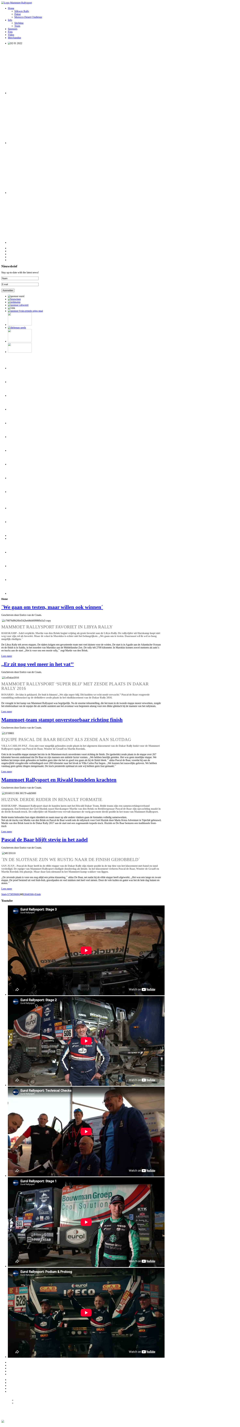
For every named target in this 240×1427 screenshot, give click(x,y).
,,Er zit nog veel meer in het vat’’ (37, 664)
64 (27, 894)
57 (8, 894)
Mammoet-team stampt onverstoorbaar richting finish (62, 720)
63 (24, 894)
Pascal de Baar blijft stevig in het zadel (44, 839)
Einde (38, 894)
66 (32, 894)
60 (16, 894)
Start (3, 894)
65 (29, 894)
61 (19, 894)
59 (14, 894)
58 (11, 894)
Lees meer (6, 656)
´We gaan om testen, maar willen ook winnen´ (52, 607)
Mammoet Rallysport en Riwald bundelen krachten (58, 780)
